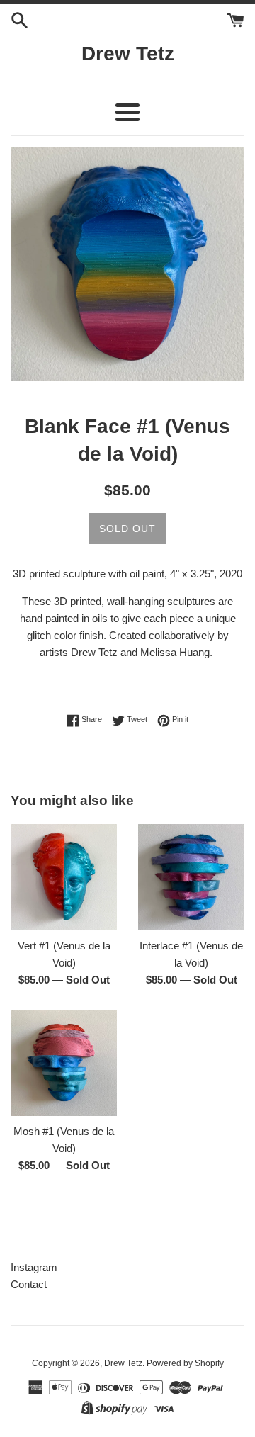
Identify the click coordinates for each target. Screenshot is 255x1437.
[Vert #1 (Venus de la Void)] (64, 877)
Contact (29, 1284)
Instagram (34, 1267)
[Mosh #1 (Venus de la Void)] (64, 1063)
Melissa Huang (175, 652)
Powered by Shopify (185, 1363)
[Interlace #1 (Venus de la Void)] (191, 877)
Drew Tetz (127, 53)
